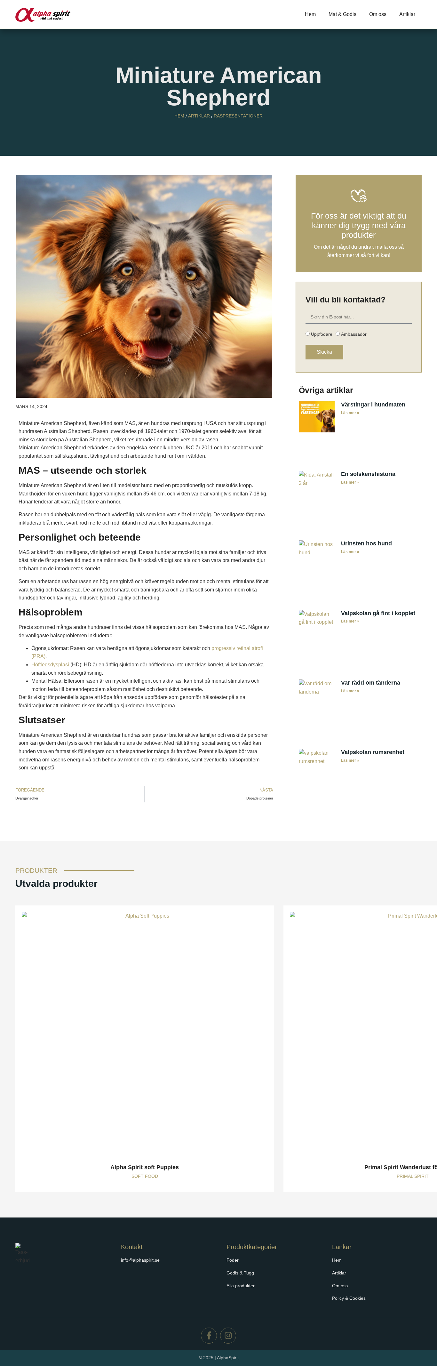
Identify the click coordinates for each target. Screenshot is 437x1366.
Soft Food (144, 1176)
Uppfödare (321, 334)
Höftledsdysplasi (50, 664)
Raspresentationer (238, 115)
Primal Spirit (413, 1176)
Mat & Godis (342, 14)
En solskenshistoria (368, 474)
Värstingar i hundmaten (373, 404)
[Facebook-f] (209, 1336)
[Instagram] (228, 1336)
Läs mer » (350, 413)
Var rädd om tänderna (370, 682)
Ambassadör (354, 334)
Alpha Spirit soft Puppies (144, 1167)
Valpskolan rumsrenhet (372, 752)
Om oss (377, 14)
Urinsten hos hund (366, 543)
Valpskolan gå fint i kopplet (378, 613)
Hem (310, 14)
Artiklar (407, 14)
